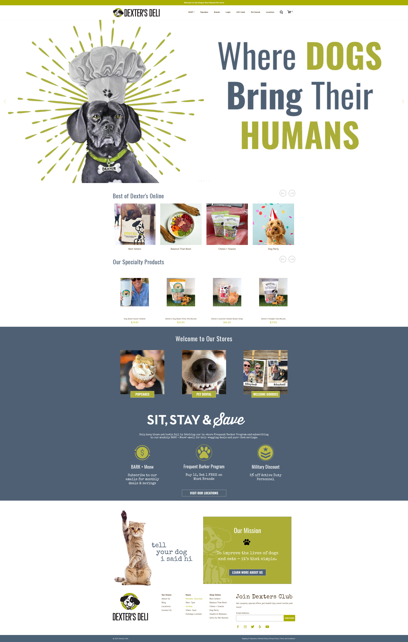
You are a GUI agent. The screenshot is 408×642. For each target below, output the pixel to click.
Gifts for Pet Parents (219, 617)
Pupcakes (204, 12)
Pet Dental (255, 12)
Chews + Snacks (217, 606)
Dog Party (214, 610)
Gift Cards (240, 12)
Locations (270, 12)
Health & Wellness (218, 614)
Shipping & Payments (249, 638)
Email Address (242, 613)
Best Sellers (215, 598)
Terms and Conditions (287, 638)
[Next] (403, 101)
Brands (217, 12)
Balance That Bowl (218, 602)
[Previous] (5, 101)
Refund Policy (263, 638)
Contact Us (167, 610)
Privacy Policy (274, 638)
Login (228, 12)
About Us (166, 598)
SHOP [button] (190, 12)
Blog (164, 602)
